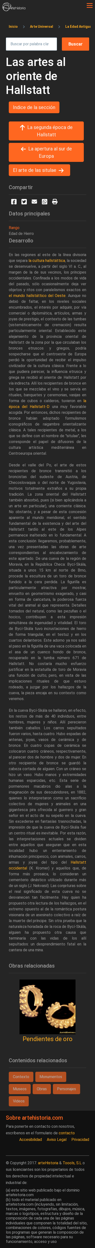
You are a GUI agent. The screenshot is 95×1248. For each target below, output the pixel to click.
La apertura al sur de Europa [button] (50, 152)
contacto (67, 1133)
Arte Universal (41, 26)
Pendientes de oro (48, 1039)
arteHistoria (48, 1163)
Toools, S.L (72, 1163)
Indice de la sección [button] (34, 107)
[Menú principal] (89, 5)
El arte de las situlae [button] (34, 170)
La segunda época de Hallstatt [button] (50, 131)
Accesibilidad (30, 1139)
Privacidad (80, 1139)
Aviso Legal (56, 1139)
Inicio (13, 26)
